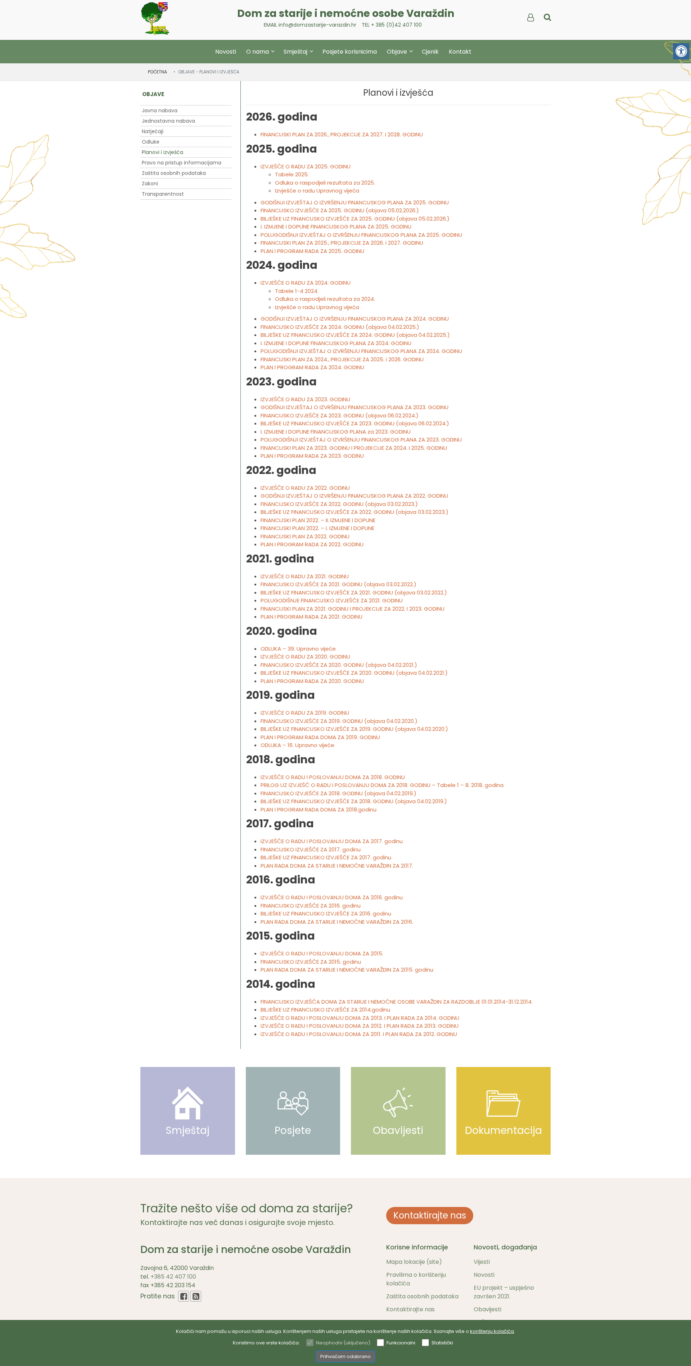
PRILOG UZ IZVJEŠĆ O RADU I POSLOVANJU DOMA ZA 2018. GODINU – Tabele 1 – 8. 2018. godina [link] (382, 785)
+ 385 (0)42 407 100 (396, 24)
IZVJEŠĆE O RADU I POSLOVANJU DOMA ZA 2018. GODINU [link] (333, 777)
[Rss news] (195, 1296)
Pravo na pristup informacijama (181, 162)
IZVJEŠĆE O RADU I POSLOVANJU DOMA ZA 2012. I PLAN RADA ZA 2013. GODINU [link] (360, 1026)
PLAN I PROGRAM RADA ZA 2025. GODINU (312, 251)
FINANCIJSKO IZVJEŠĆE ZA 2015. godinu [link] (311, 961)
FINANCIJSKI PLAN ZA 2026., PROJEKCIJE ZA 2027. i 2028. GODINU (342, 134)
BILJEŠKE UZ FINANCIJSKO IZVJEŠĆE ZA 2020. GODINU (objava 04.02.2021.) (354, 673)
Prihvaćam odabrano (345, 1356)
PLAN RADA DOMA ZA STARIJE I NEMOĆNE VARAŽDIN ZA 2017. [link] (337, 865)
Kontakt (460, 52)
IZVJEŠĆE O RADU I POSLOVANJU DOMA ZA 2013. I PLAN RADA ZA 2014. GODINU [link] (360, 1018)
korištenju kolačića (492, 1331)
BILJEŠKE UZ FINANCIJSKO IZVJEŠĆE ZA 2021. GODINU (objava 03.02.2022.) (354, 592)
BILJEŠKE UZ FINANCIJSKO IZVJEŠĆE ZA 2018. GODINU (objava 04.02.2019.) (354, 801)
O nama (258, 52)
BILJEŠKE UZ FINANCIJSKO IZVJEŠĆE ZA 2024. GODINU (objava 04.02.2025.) (355, 335)
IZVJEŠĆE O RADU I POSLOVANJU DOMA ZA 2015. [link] (322, 953)
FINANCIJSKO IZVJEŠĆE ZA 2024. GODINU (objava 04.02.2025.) (340, 327)
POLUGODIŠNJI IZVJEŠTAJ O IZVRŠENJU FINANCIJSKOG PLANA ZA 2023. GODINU (361, 439)
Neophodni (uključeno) (343, 1342)
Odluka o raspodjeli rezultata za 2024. (325, 299)
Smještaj (296, 52)
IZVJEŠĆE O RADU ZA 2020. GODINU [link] (305, 656)
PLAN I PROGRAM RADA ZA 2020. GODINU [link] (312, 681)
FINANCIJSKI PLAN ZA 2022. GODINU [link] (305, 536)
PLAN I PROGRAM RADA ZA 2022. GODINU (312, 544)
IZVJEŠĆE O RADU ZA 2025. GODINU (306, 166)
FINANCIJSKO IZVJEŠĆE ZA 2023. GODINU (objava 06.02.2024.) (340, 415)
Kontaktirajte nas (429, 1215)
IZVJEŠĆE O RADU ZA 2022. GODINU (305, 488)
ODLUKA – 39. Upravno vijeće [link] (298, 648)
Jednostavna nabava (168, 121)
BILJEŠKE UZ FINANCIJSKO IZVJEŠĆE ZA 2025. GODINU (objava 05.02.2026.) (355, 218)
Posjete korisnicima (349, 52)
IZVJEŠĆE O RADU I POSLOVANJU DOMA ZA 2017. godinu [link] (332, 841)
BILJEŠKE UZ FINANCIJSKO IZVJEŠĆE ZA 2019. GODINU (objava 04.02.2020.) (354, 729)
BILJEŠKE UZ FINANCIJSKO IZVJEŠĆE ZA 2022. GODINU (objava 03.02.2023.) (354, 512)
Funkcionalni (401, 1342)
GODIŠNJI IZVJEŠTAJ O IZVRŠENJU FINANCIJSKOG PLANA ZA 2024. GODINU (355, 318)
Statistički (442, 1342)
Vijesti (482, 1262)
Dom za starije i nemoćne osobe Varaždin (345, 13)
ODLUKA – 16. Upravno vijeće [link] (297, 745)
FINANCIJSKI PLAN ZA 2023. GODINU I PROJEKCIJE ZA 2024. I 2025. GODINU (354, 448)
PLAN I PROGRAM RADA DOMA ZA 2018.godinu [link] (318, 809)
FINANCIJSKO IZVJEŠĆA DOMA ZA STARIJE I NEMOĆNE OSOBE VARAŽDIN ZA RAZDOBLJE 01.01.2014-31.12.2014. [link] (397, 1001)
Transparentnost (163, 194)
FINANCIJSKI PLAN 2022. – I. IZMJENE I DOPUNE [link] (317, 528)
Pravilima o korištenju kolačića (416, 1279)
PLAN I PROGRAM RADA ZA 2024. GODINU (312, 367)
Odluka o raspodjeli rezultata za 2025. (325, 182)
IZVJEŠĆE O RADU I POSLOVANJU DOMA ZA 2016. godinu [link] (332, 897)
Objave (397, 52)
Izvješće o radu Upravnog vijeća (317, 190)
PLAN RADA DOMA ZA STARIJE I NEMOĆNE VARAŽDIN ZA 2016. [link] (337, 922)
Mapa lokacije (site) (414, 1262)
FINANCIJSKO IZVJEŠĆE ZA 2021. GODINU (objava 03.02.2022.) (338, 584)
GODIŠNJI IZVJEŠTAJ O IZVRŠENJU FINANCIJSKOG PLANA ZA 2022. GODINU (354, 495)
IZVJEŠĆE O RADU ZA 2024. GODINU (306, 282)
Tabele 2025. (292, 174)
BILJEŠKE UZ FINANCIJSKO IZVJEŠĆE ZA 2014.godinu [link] (325, 1009)
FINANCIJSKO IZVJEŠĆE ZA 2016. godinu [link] (311, 905)
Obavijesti (487, 1309)
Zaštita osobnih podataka (174, 173)
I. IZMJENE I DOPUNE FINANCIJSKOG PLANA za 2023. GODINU (336, 431)
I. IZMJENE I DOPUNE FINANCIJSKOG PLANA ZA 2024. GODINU (336, 343)
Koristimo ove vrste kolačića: (266, 1342)
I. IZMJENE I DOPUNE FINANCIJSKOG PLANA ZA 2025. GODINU (336, 226)
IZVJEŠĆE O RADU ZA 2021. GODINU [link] (305, 576)
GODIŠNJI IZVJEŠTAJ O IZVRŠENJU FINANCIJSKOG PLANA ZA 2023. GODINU (354, 407)
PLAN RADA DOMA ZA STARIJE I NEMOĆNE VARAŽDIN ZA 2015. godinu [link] (347, 969)
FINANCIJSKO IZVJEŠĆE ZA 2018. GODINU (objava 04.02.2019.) (338, 793)
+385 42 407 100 (173, 1276)
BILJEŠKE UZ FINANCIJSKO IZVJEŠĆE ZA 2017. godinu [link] (326, 857)
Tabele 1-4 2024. (297, 291)
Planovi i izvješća (162, 152)
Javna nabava (159, 110)
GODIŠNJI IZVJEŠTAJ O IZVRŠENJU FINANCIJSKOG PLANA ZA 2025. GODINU (355, 202)
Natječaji (152, 131)
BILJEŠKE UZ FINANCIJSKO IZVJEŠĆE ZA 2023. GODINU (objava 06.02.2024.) (355, 423)
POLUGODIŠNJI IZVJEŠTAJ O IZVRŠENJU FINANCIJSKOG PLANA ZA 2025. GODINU (361, 235)
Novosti (225, 52)
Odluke (150, 141)
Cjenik (430, 52)
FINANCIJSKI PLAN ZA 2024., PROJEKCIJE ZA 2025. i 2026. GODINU (342, 359)
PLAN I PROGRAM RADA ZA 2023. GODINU (312, 456)
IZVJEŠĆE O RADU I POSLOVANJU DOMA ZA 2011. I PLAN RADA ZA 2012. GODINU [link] (359, 1034)
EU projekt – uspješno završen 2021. (504, 1292)
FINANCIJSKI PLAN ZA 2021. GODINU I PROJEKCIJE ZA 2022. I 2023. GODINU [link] (352, 608)
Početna (157, 72)
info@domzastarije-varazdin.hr (317, 24)
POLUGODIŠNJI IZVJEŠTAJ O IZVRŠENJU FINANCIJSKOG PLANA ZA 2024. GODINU (361, 351)
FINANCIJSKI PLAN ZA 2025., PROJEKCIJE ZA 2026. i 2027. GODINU (342, 242)
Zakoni (150, 183)
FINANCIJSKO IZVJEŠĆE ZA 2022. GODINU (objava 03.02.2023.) (339, 504)
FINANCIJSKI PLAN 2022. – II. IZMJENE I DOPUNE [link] (318, 520)
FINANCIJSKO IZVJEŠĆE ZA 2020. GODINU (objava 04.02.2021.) (339, 665)
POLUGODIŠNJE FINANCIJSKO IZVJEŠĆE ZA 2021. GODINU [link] (332, 600)
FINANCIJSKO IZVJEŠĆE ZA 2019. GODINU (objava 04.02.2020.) (339, 721)
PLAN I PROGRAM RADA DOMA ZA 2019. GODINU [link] (320, 737)
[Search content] (547, 17)
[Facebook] (183, 1296)
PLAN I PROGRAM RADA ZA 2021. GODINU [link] (311, 616)
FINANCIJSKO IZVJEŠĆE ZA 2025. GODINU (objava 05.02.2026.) (340, 210)
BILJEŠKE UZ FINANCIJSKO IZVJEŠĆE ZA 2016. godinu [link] (326, 913)
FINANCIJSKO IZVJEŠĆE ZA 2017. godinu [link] (311, 849)
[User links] (530, 17)
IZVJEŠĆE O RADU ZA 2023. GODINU (305, 399)
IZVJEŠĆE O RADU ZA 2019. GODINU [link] (305, 712)
